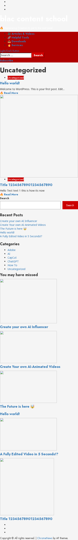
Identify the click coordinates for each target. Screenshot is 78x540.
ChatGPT (13, 261)
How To (12, 265)
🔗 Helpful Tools (18, 37)
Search (4, 198)
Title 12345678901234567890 (26, 184)
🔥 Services (15, 45)
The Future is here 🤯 (13, 228)
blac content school (34, 18)
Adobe (12, 250)
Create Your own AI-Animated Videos (23, 225)
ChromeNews (44, 538)
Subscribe (6, 60)
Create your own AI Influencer (18, 221)
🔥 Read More (9, 93)
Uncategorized (16, 78)
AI (9, 254)
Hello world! (10, 83)
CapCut (12, 257)
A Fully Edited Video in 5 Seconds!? (21, 236)
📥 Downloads (17, 41)
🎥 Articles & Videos (21, 34)
